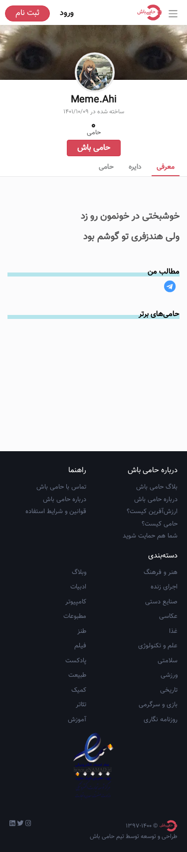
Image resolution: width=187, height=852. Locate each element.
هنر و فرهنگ (161, 572)
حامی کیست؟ (160, 524)
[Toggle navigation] (173, 13)
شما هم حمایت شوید (150, 536)
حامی (106, 167)
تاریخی (169, 690)
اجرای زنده (164, 587)
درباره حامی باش (156, 500)
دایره (135, 167)
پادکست (75, 661)
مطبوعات (74, 616)
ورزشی (169, 675)
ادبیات (78, 587)
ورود (67, 13)
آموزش (77, 720)
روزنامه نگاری (161, 720)
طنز (81, 631)
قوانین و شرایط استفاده (55, 512)
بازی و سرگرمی (158, 705)
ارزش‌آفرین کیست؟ (152, 512)
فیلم (80, 646)
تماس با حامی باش (61, 487)
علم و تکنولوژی (158, 646)
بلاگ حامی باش (157, 487)
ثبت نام (27, 13)
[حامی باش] (152, 12)
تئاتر (81, 705)
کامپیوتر (75, 602)
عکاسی (168, 616)
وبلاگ (79, 572)
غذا (173, 631)
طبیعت (77, 675)
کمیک (78, 690)
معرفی (166, 167)
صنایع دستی (161, 602)
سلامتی (168, 661)
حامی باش (93, 148)
